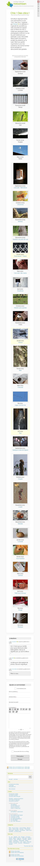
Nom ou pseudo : (13, 691)
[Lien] (17, 712)
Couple (20, 479)
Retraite (20, 524)
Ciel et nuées (15, 829)
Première (25, 839)
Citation (29, 838)
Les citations (14, 804)
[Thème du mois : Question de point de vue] (20, 236)
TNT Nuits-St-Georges (14, 799)
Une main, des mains (20, 273)
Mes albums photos (13, 801)
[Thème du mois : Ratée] (20, 155)
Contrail (11, 843)
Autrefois (11, 831)
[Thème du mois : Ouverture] (20, 287)
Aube (12, 808)
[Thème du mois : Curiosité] (20, 538)
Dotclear (22, 829)
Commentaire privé (21, 688)
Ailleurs (29, 839)
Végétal (15, 837)
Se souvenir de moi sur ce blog (21, 751)
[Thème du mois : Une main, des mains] (20, 269)
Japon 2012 (28, 830)
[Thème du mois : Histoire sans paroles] (20, 304)
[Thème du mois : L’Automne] (20, 201)
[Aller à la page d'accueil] (38, 1)
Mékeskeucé (26, 843)
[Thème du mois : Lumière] (20, 87)
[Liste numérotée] (10, 712)
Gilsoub (15, 24)
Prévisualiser (20, 756)
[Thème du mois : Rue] (20, 429)
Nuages (23, 837)
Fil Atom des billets (15, 851)
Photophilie (27, 829)
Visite (14, 839)
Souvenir (20, 843)
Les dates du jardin (13, 795)
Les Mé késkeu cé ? (15, 805)
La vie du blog (17, 831)
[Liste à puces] (30, 709)
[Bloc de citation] (13, 712)
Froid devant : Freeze (20, 256)
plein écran (20, 811)
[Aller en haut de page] (38, 6)
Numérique (22, 830)
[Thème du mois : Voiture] (20, 339)
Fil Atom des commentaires (17, 852)
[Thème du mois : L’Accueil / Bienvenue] (20, 184)
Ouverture (20, 291)
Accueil (10, 779)
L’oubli (20, 507)
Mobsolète (21, 840)
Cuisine (15, 843)
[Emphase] (12, 709)
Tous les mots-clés (28, 846)
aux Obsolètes (14, 820)
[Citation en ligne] (21, 709)
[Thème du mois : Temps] (20, 103)
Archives (16, 779)
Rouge (20, 610)
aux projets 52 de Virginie (17, 815)
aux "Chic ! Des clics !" (16, 821)
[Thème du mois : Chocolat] (20, 384)
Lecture (20, 575)
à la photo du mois (15, 817)
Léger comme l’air (20, 405)
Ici (9, 837)
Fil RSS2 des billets (15, 854)
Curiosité (20, 541)
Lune (21, 841)
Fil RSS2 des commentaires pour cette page (19, 768)
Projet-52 (19, 838)
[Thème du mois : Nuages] (20, 138)
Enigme (10, 839)
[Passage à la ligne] (26, 709)
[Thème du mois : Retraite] (20, 520)
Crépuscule (17, 808)
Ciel (19, 837)
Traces (10, 840)
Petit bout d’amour (20, 593)
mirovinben (14, 669)
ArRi (13, 658)
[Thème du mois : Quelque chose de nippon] (20, 446)
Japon (24, 841)
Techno (10, 844)
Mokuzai (29, 841)
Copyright (11, 785)
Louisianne (14, 641)
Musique (20, 627)
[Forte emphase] (10, 709)
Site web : (14, 702)
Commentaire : (13, 707)
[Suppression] (18, 709)
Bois (20, 370)
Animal (10, 838)
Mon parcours (12, 786)
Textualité (11, 830)
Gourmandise (20, 558)
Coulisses (28, 837)
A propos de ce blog (14, 784)
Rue (20, 433)
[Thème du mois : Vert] (20, 121)
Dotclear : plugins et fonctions (16, 798)
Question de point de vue (20, 239)
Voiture (20, 342)
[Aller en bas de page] (38, 11)
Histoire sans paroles (20, 308)
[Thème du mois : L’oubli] (20, 503)
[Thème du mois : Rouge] (20, 606)
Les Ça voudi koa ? (15, 807)
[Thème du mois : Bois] (20, 367)
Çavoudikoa (16, 841)
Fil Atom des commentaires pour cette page (19, 767)
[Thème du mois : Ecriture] (20, 70)
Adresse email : (13, 696)
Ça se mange (23, 827)
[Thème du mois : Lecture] (20, 572)
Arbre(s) (20, 221)
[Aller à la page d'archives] (38, 4)
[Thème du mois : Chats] (20, 321)
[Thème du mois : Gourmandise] (20, 555)
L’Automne (20, 204)
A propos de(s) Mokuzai (14, 796)
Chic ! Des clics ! (20, 12)
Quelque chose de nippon (20, 450)
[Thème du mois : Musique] (20, 623)
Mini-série (24, 838)
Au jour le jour (15, 827)
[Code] (24, 709)
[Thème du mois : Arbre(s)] (20, 218)
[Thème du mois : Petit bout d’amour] (20, 589)
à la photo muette (15, 816)
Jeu (12, 837)
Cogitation (15, 840)
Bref (10, 827)
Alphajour (19, 839)
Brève (14, 838)
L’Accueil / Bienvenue (20, 187)
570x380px (13, 811)
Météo (10, 841)
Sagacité (17, 830)
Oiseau (26, 840)
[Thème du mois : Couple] (20, 475)
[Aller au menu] (38, 9)
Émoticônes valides (13, 794)
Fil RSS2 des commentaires (17, 856)
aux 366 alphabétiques (16, 818)
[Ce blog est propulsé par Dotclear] (20, 859)
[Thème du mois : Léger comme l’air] (20, 401)
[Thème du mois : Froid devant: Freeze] (20, 252)
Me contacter (12, 789)
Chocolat (20, 387)
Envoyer (20, 759)
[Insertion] (15, 709)
